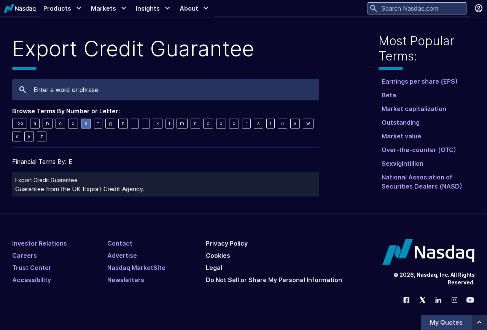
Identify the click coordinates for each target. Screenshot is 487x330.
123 (20, 123)
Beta (389, 95)
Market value (401, 136)
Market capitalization (414, 109)
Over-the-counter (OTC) (419, 150)
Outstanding (401, 122)
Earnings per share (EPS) (420, 81)
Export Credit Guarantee (46, 180)
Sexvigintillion (402, 163)
